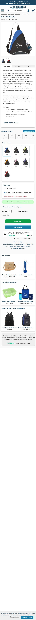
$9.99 (26, 302)
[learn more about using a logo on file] (15, 188)
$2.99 (26, 275)
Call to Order (18, 227)
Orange (7, 166)
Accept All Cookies (27, 617)
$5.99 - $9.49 (9, 275)
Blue (7, 154)
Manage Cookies (14, 617)
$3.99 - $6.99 (9, 302)
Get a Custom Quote (29, 131)
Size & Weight (18, 66)
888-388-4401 (18, 10)
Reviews (26, 343)
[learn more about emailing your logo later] (31, 192)
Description (7, 66)
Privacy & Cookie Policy (27, 615)
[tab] (6, 66)
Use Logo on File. (10, 188)
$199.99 (9, 328)
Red (7, 178)
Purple (25, 166)
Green (25, 154)
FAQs (29, 66)
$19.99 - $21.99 (26, 328)
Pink (16, 166)
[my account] (28, 11)
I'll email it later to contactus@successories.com (18, 192)
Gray (16, 154)
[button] (2, 11)
